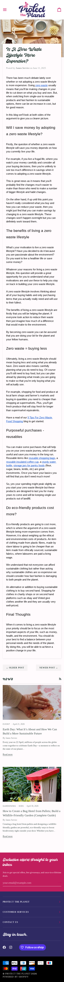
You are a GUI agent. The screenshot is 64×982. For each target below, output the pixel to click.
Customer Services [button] (16, 912)
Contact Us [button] (10, 922)
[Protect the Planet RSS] (60, 679)
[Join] (58, 882)
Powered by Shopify (16, 977)
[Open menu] (8, 9)
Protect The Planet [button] (16, 902)
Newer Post (48, 668)
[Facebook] (4, 947)
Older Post (15, 668)
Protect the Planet (17, 974)
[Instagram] (10, 947)
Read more (8, 754)
